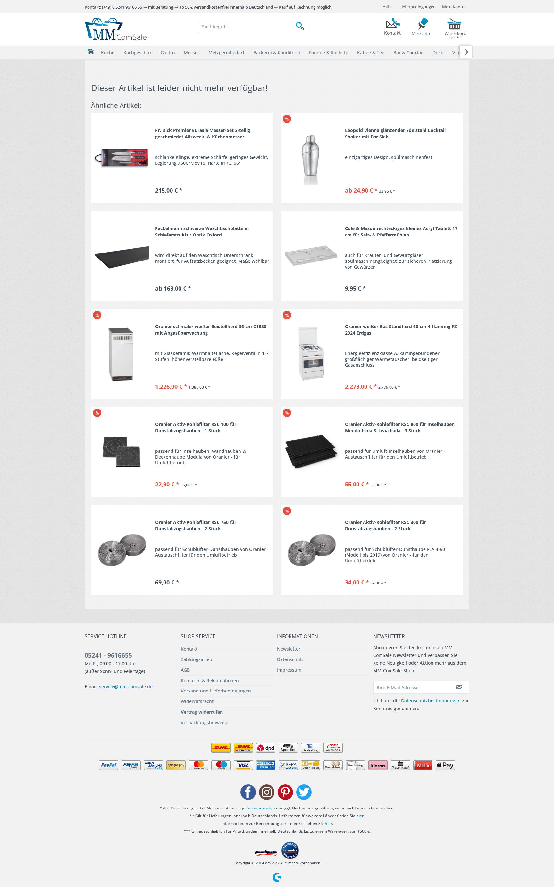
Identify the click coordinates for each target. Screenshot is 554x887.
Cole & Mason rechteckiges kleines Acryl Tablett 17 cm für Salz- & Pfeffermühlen (401, 231)
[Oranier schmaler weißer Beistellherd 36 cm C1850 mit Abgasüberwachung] (121, 354)
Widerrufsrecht (197, 701)
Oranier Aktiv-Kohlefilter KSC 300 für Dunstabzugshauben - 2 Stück (385, 525)
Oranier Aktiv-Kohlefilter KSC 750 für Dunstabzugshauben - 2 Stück (195, 525)
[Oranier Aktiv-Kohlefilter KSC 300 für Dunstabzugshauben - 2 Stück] (311, 550)
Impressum (289, 670)
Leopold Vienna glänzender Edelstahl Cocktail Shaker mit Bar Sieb (395, 133)
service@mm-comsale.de (126, 687)
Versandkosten (261, 808)
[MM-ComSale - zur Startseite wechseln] (116, 29)
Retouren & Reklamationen (210, 680)
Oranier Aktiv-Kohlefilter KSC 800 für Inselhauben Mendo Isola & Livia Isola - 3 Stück (400, 427)
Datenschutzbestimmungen (431, 701)
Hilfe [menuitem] (386, 6)
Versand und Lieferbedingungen (216, 691)
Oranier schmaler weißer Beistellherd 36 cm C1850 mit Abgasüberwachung (210, 329)
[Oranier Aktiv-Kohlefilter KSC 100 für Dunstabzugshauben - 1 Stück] (121, 452)
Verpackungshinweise (204, 722)
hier (360, 815)
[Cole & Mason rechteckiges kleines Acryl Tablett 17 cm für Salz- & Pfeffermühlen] (311, 256)
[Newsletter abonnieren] (459, 687)
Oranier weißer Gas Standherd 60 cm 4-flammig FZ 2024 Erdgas (401, 329)
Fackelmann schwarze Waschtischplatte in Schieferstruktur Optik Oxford (202, 231)
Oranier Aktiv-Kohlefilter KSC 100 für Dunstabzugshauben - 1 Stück (195, 427)
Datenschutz (290, 659)
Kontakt (189, 649)
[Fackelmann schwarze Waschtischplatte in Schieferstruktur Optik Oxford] (121, 256)
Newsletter (288, 649)
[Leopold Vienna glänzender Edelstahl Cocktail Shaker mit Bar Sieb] (311, 158)
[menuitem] (253, 26)
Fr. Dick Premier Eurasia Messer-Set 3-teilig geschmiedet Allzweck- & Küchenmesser (202, 133)
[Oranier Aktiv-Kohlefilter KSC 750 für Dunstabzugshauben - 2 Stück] (121, 550)
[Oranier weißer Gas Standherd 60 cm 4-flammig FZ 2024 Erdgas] (311, 354)
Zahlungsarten (196, 659)
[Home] (91, 52)
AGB (185, 670)
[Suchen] (302, 26)
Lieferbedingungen (417, 7)
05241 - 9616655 (108, 655)
